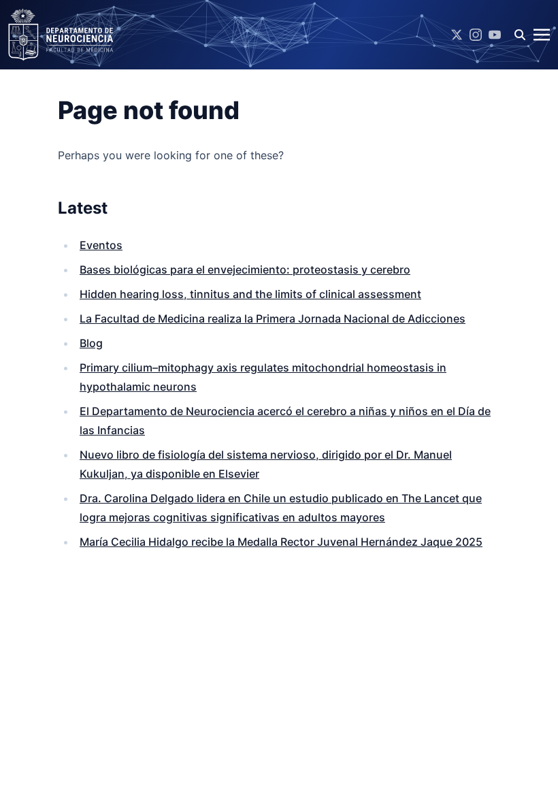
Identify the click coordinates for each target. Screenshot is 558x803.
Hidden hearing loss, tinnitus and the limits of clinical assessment (250, 294)
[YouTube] (495, 35)
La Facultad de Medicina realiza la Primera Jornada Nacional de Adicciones (272, 318)
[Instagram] (476, 35)
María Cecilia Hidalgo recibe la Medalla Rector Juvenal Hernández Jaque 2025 (281, 541)
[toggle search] (520, 34)
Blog (91, 343)
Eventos (101, 245)
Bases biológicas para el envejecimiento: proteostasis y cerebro (245, 269)
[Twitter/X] (456, 35)
